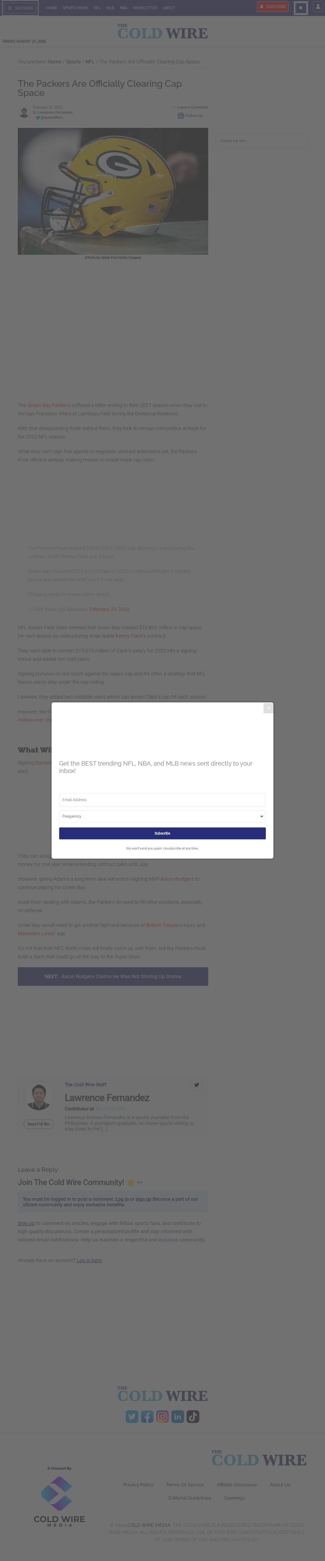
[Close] (269, 708)
